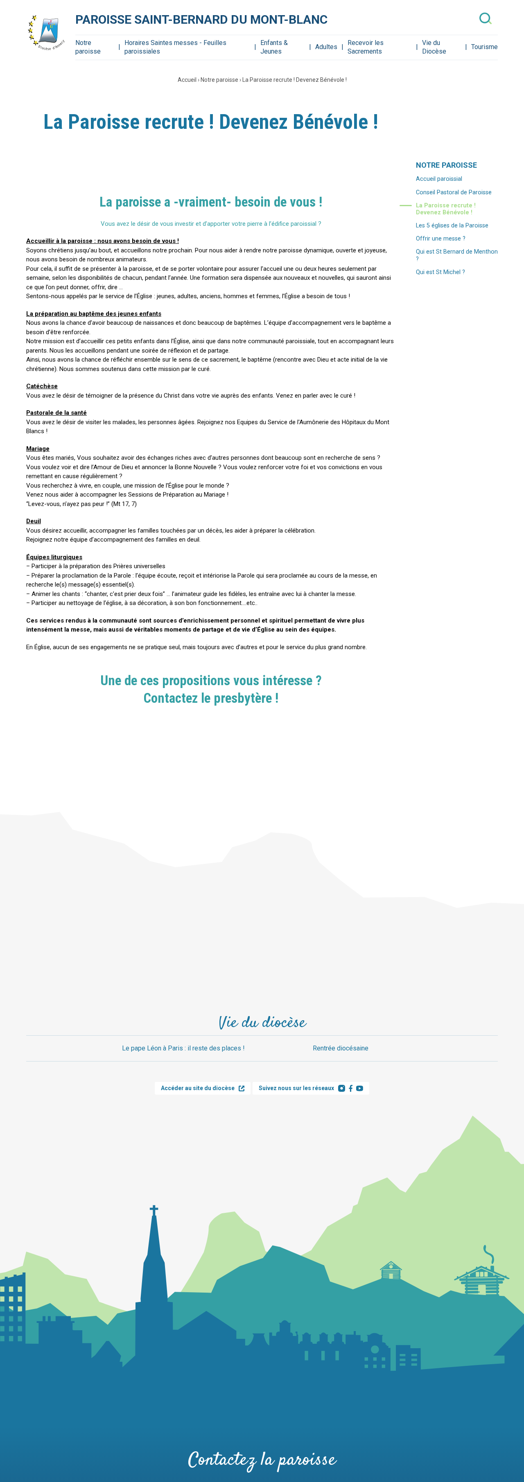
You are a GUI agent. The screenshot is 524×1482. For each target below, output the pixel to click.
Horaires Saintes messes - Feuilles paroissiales (175, 47)
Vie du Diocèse (434, 47)
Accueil (187, 79)
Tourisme (484, 47)
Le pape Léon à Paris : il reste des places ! (183, 1048)
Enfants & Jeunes (274, 47)
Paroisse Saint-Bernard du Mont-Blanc (201, 19)
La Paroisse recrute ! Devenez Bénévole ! (294, 79)
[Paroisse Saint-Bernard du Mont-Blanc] (46, 32)
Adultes (326, 47)
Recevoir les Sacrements (366, 47)
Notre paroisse (88, 47)
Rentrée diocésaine (340, 1048)
